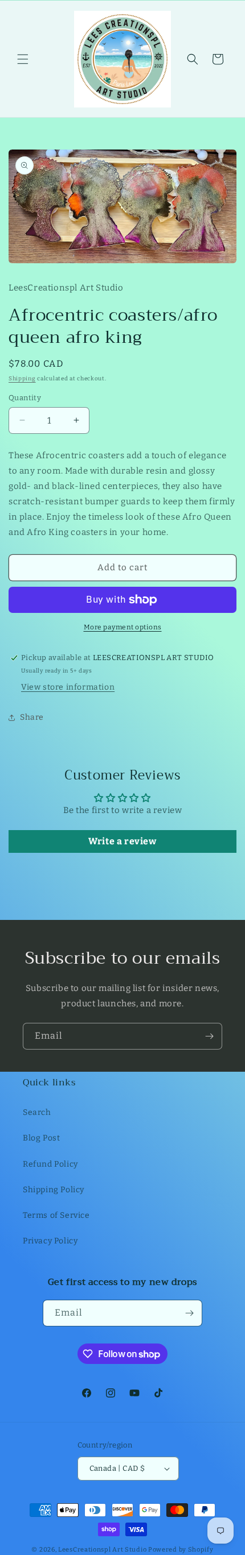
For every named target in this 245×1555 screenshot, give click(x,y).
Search (37, 1112)
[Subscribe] (209, 1036)
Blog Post (41, 1138)
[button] (22, 59)
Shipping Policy (53, 1190)
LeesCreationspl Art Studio (102, 1549)
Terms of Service (56, 1215)
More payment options (123, 627)
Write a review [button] (122, 841)
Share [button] (32, 717)
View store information (68, 687)
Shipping (22, 378)
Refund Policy (50, 1164)
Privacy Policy (50, 1241)
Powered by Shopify (181, 1549)
